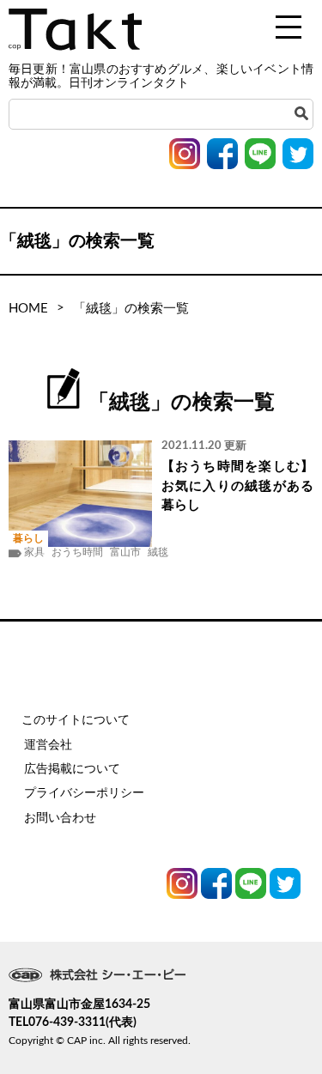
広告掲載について (72, 769)
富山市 (125, 552)
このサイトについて (75, 720)
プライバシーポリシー (84, 793)
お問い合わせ (60, 818)
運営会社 (48, 745)
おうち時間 (77, 552)
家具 (34, 552)
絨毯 (158, 552)
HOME (28, 308)
